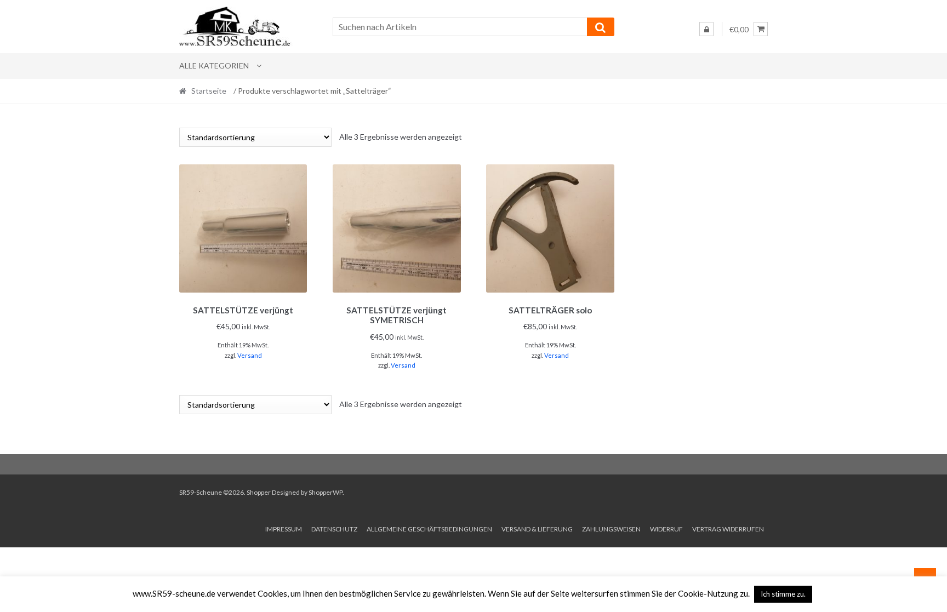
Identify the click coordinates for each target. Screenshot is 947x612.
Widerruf (666, 529)
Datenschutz (334, 529)
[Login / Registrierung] (706, 29)
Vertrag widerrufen (728, 529)
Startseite (208, 90)
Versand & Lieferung (537, 529)
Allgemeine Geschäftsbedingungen (429, 529)
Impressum (283, 529)
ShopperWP (326, 492)
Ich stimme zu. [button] (783, 594)
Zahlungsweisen (611, 529)
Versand (249, 355)
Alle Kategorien (214, 65)
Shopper (259, 492)
